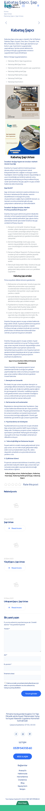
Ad (5, 655)
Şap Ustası (8, 14)
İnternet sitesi (9, 674)
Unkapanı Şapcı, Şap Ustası (16, 601)
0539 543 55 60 (22, 748)
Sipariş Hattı (22, 786)
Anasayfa (22, 770)
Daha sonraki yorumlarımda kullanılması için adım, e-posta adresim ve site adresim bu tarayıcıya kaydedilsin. (21, 685)
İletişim (22, 789)
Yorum (7, 629)
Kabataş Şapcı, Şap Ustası (13, 16)
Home (6, 11)
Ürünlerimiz (22, 780)
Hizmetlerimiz (22, 777)
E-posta (8, 664)
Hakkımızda (22, 773)
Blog (22, 783)
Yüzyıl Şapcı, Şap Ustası (14, 561)
